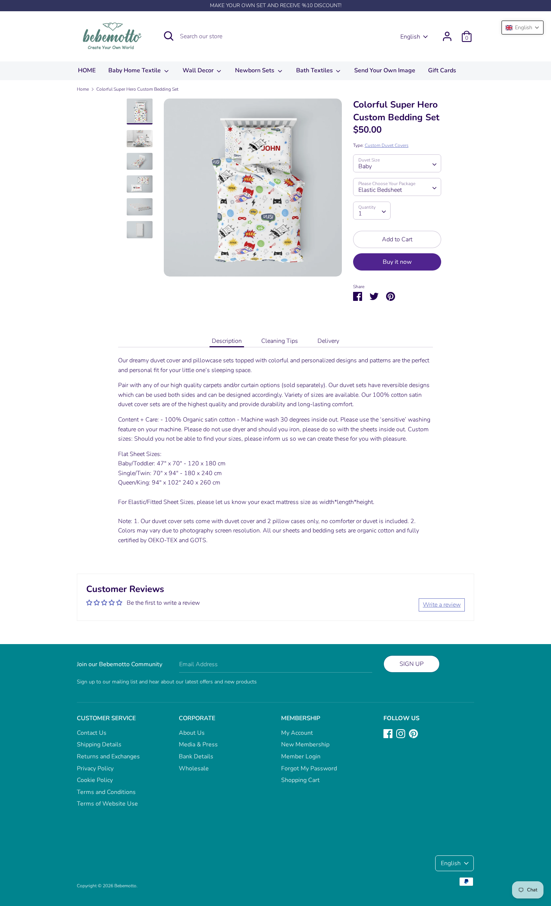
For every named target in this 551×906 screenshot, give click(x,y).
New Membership (305, 744)
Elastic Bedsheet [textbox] (380, 190)
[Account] (447, 33)
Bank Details (196, 756)
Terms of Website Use (107, 804)
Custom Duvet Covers (387, 145)
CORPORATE (197, 718)
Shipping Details (99, 744)
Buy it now (397, 262)
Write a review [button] (442, 605)
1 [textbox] (360, 213)
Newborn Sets (255, 70)
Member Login (300, 756)
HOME (87, 70)
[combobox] (397, 163)
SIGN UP (412, 664)
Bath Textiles (315, 70)
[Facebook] (387, 733)
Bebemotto (125, 886)
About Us (192, 733)
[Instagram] (400, 733)
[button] (522, 27)
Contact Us (91, 733)
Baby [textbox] (365, 166)
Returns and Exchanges (108, 756)
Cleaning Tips (279, 341)
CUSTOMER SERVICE (106, 718)
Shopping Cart (300, 780)
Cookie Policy (95, 780)
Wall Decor (199, 70)
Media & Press (198, 744)
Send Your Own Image (384, 70)
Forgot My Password (309, 768)
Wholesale (194, 768)
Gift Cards (442, 70)
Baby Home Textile (135, 70)
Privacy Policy (95, 768)
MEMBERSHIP (300, 718)
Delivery (328, 341)
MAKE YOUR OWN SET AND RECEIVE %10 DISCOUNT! (275, 5)
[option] (253, 190)
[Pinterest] (413, 733)
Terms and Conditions (106, 792)
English (410, 37)
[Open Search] (168, 35)
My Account (297, 733)
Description (227, 341)
